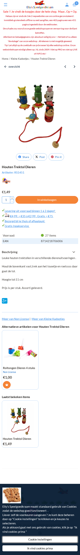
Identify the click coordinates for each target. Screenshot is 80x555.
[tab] (40, 252)
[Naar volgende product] (74, 66)
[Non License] (6, 183)
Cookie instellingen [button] (40, 539)
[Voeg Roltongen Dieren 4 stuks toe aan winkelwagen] (7, 385)
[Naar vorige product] (65, 66)
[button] (5, 5)
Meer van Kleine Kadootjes (48, 319)
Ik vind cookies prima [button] (40, 548)
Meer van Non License (15, 319)
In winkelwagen (46, 199)
